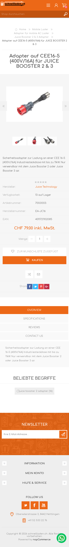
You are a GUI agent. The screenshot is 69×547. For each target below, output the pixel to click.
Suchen (65, 14)
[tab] (34, 310)
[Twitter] (26, 505)
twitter (35, 286)
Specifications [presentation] (34, 318)
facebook (29, 286)
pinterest (41, 286)
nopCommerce (42, 539)
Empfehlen (38, 274)
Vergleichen (29, 274)
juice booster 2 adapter (33, 391)
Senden (63, 434)
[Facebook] (35, 505)
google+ (46, 286)
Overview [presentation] (34, 310)
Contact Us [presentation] (34, 336)
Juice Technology (46, 187)
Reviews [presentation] (34, 327)
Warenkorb (64, 5)
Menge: (23, 239)
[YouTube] (44, 505)
